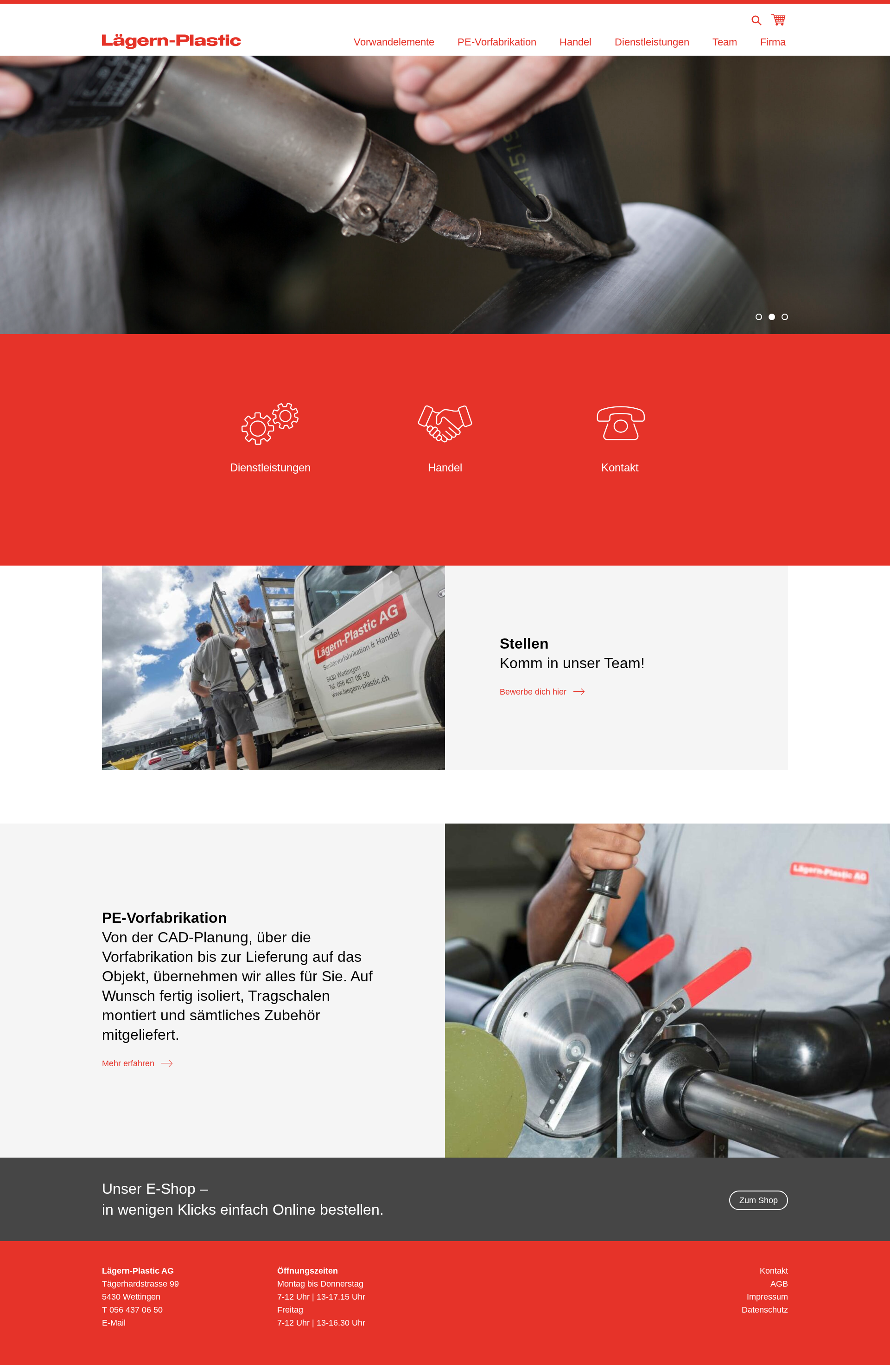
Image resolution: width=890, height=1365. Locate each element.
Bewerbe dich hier (533, 691)
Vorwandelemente (394, 42)
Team (724, 42)
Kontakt (774, 1270)
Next (858, 193)
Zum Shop (758, 1200)
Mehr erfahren (128, 1063)
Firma (773, 42)
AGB (779, 1283)
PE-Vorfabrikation (497, 42)
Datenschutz (765, 1309)
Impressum (767, 1296)
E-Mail (114, 1322)
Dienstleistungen (652, 42)
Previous (31, 193)
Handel (575, 42)
